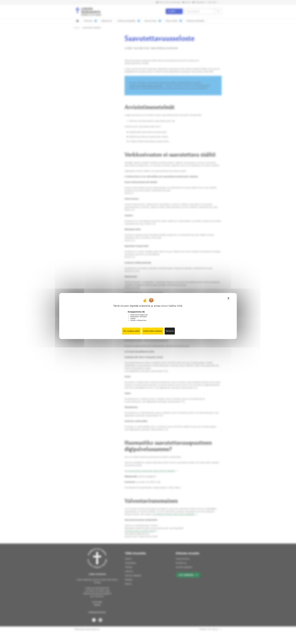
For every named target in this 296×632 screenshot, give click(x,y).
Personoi (170, 331)
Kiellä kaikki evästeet (152, 331)
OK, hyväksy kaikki (131, 331)
